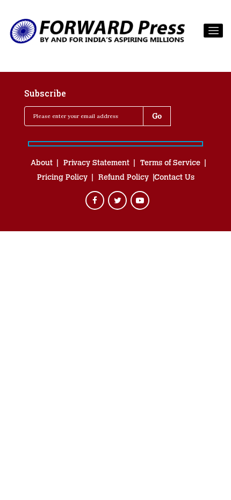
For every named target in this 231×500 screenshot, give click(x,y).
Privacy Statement (96, 163)
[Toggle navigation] (213, 31)
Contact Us (174, 178)
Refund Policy (123, 178)
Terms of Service (170, 163)
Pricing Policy (62, 178)
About (42, 163)
